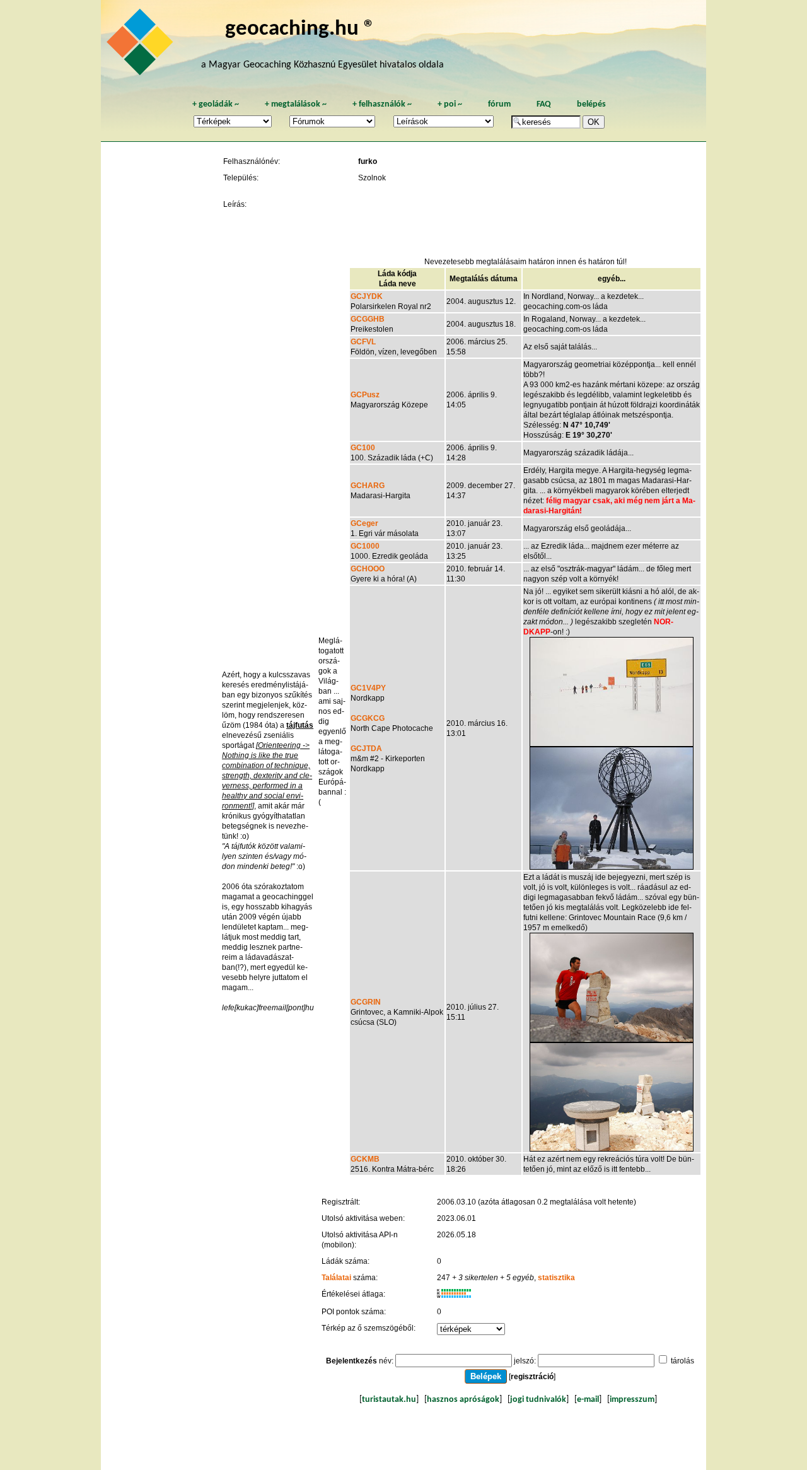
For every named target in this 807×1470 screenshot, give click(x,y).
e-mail (588, 1400)
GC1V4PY (368, 688)
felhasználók (382, 104)
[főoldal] (142, 45)
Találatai (336, 1277)
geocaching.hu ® (300, 29)
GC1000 (365, 546)
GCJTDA (366, 748)
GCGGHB (368, 319)
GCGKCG (368, 718)
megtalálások (295, 104)
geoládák (216, 104)
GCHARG (368, 485)
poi (450, 104)
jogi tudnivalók (538, 1400)
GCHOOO (368, 568)
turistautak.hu (389, 1400)
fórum (499, 104)
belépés (591, 104)
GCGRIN (366, 1002)
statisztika (556, 1277)
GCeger (364, 523)
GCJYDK (367, 296)
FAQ (544, 104)
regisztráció (532, 1376)
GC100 (363, 447)
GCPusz (365, 394)
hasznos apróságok (463, 1400)
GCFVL (363, 341)
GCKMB (365, 1159)
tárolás (682, 1360)
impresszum (632, 1400)
